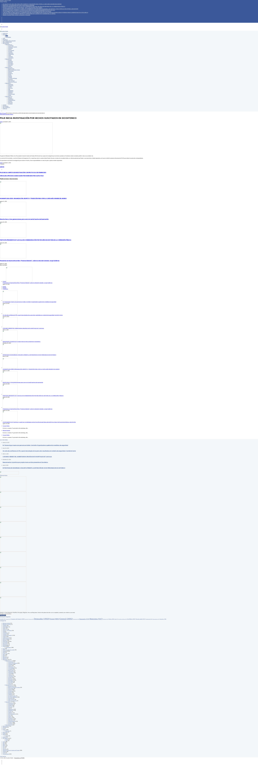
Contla (9, 55)
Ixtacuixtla (10, 65)
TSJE (4, 38)
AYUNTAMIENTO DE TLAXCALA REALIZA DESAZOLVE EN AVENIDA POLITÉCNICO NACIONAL (27, 11)
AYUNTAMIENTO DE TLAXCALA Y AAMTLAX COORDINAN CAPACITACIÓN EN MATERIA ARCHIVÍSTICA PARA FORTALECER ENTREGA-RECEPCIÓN (40, 8)
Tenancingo (10, 84)
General (4, 113)
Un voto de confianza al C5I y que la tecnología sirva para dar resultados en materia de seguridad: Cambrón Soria (33, 315)
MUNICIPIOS (6, 43)
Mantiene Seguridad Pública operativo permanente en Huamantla (16, 15)
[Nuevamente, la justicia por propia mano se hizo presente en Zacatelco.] (10, 340)
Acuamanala (10, 45)
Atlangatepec (11, 666)
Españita (10, 60)
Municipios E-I (8, 59)
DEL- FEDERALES (7, 42)
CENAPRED (6, 626)
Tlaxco (9, 715)
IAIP (4, 652)
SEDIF (4, 737)
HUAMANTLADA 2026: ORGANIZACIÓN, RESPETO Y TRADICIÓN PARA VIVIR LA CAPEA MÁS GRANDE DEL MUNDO (32, 4)
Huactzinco (10, 61)
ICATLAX (5, 653)
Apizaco (10, 49)
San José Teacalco (12, 695)
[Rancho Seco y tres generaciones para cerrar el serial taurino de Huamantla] (13, 216)
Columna (5, 634)
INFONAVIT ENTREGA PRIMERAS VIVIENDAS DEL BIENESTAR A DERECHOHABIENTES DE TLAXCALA (29, 10)
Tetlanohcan (10, 90)
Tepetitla (10, 86)
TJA (4, 748)
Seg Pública (10, 114)
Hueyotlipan (10, 63)
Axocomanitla (11, 50)
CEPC (4, 628)
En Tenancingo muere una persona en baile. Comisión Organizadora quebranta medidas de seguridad (29, 302)
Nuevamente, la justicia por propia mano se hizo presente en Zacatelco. (22, 341)
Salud (116, 619)
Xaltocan (10, 97)
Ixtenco (9, 66)
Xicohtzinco (10, 98)
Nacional (5, 727)
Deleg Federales (6, 639)
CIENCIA (5, 108)
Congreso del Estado (17, 619)
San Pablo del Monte (12, 78)
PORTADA (5, 33)
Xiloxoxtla (10, 102)
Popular (4, 286)
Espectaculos (5, 645)
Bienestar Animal (6, 623)
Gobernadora (8, 37)
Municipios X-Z (8, 96)
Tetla (9, 89)
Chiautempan (11, 54)
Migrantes (5, 657)
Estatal (54, 619)
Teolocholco (10, 85)
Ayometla (10, 51)
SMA (4, 744)
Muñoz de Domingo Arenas (14, 69)
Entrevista (7, 731)
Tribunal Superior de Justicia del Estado (11, 750)
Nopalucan (10, 73)
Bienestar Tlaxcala (7, 624)
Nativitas (10, 72)
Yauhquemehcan (11, 100)
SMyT (4, 745)
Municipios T (8, 83)
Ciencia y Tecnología (7, 630)
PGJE (6, 739)
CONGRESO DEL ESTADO (9, 40)
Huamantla (10, 62)
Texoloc (9, 711)
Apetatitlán (10, 48)
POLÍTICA (5, 39)
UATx (4, 752)
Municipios (96, 619)
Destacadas (2, 114)
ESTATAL (5, 34)
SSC (6, 740)
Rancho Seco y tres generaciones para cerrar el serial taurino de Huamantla (18, 5)
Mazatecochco (11, 68)
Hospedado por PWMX (19, 758)
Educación (5, 643)
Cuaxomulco (11, 57)
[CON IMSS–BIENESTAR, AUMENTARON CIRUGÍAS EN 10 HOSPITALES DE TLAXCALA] (10, 326)
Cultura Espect (6, 637)
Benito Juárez (11, 670)
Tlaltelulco (10, 92)
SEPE (4, 741)
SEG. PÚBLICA (6, 107)
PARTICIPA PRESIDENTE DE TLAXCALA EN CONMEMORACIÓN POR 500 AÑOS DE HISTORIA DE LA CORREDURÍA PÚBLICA (34, 6)
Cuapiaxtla (10, 56)
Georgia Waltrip (6, 425)
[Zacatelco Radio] (4, 26)
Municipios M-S (8, 67)
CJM (4, 631)
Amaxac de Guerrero (12, 46)
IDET (4, 654)
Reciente (4, 287)
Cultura (4, 636)
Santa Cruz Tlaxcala (12, 82)
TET (4, 746)
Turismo (4, 751)
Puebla (4, 733)
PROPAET (5, 732)
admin (1, 121)
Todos (6, 36)
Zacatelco (10, 101)
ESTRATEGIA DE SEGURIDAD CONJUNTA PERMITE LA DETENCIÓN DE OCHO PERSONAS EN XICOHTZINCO (29, 355)
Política (111, 619)
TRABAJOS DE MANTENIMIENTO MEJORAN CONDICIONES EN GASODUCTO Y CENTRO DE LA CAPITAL (29, 13)
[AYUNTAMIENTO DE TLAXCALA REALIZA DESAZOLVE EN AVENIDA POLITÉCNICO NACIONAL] (13, 581)
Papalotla (10, 75)
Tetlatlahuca (10, 91)
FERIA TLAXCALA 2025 (8, 649)
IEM (4, 655)
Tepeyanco (10, 88)
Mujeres (4, 658)
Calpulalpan (10, 52)
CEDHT (4, 105)
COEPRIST (5, 632)
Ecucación (5, 642)
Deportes (31, 619)
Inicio (1, 113)
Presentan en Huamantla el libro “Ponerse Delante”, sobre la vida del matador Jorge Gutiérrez (22, 7)
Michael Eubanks (6, 430)
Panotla (9, 74)
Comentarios (5, 289)
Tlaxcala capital (11, 94)
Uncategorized (149, 619)
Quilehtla (10, 77)
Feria (4, 648)
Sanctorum (10, 79)
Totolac (9, 95)
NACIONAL (5, 106)
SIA (3, 743)
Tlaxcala (4, 749)
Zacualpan (10, 103)
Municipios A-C (8, 44)
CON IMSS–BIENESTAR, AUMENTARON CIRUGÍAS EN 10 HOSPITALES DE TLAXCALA (23, 328)
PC (3, 728)
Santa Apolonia (11, 80)
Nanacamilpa (11, 71)
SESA (6, 735)
